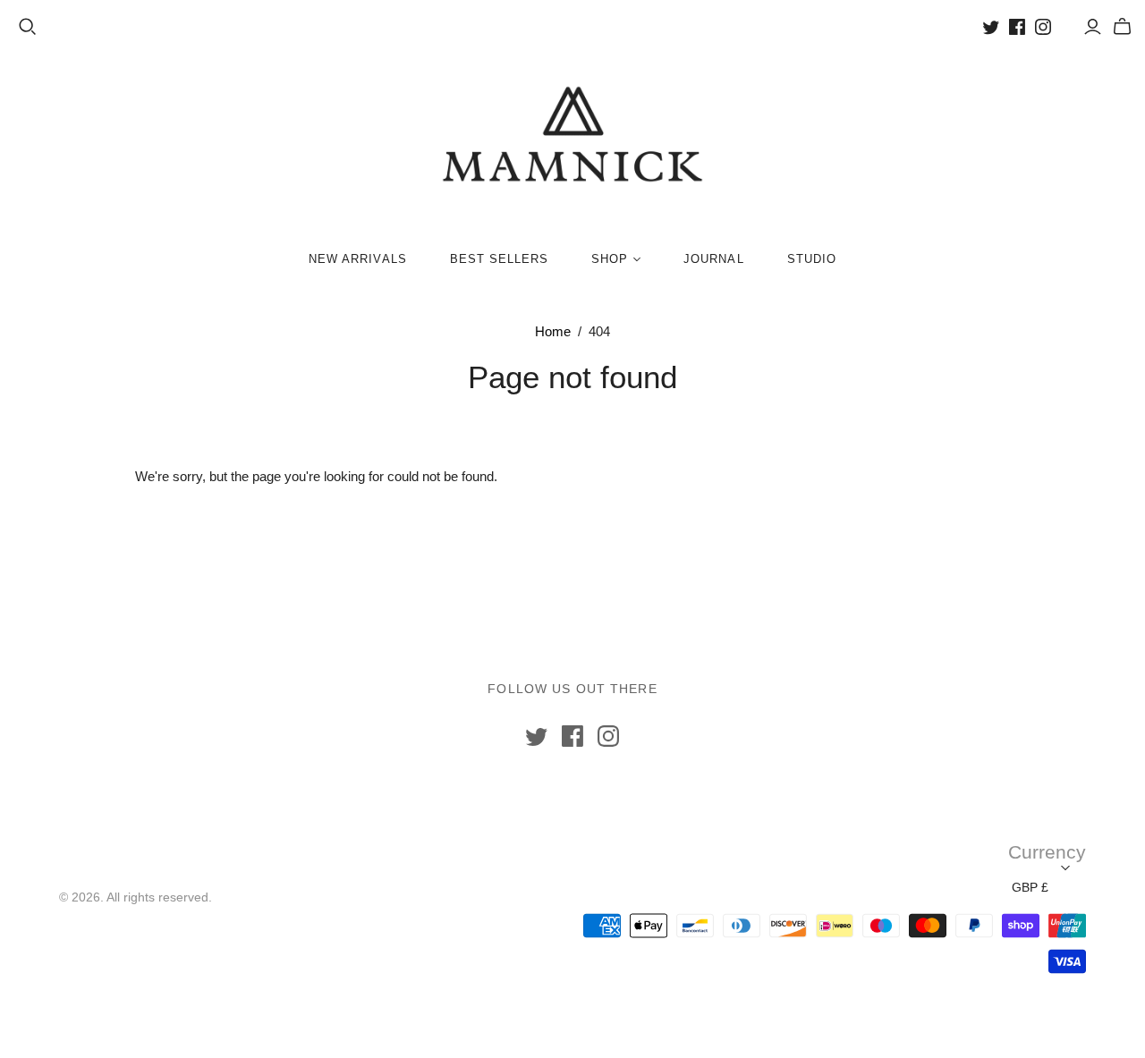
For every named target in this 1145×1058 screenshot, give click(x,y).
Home (553, 331)
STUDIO (811, 259)
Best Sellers (499, 259)
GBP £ (1030, 887)
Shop (609, 259)
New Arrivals (357, 259)
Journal (713, 259)
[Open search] (28, 27)
